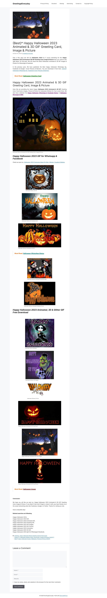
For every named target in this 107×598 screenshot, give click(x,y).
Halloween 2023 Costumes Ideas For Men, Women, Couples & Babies (44, 162)
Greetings (16, 535)
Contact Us (78, 3)
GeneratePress (64, 595)
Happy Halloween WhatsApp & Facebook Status (43, 93)
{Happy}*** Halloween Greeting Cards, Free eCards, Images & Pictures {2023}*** (34, 537)
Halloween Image (29, 489)
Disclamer (54, 3)
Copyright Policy (88, 3)
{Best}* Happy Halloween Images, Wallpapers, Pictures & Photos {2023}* (32, 538)
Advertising (70, 3)
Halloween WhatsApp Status (33, 253)
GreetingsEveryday (21, 4)
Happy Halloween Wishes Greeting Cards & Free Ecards (33, 535)
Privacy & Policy (44, 3)
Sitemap (62, 3)
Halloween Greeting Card (32, 76)
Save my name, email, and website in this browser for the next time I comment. (37, 582)
